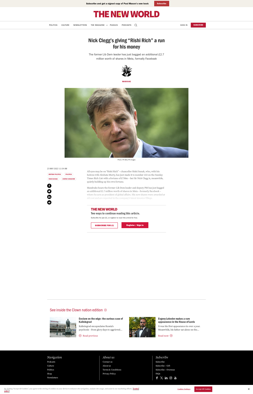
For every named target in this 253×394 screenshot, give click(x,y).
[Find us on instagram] (170, 378)
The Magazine (98, 25)
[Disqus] (126, 265)
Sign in (184, 25)
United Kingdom (68, 179)
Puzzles (114, 25)
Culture (65, 25)
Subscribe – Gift (163, 365)
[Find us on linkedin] (166, 378)
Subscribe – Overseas (165, 369)
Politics (53, 25)
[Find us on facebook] (157, 378)
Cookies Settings (183, 389)
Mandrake (126, 81)
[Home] (126, 14)
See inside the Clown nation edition (76, 309)
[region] (126, 389)
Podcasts (126, 25)
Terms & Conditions (112, 369)
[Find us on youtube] (175, 378)
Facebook (49, 186)
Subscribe (161, 3)
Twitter (49, 191)
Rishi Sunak (53, 179)
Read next (163, 335)
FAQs (158, 373)
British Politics (55, 174)
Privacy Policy (109, 373)
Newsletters (80, 25)
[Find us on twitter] (161, 378)
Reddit (49, 202)
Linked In (49, 197)
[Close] (249, 389)
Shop (49, 373)
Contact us (107, 362)
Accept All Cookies (203, 389)
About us (107, 365)
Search (136, 25)
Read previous (90, 335)
